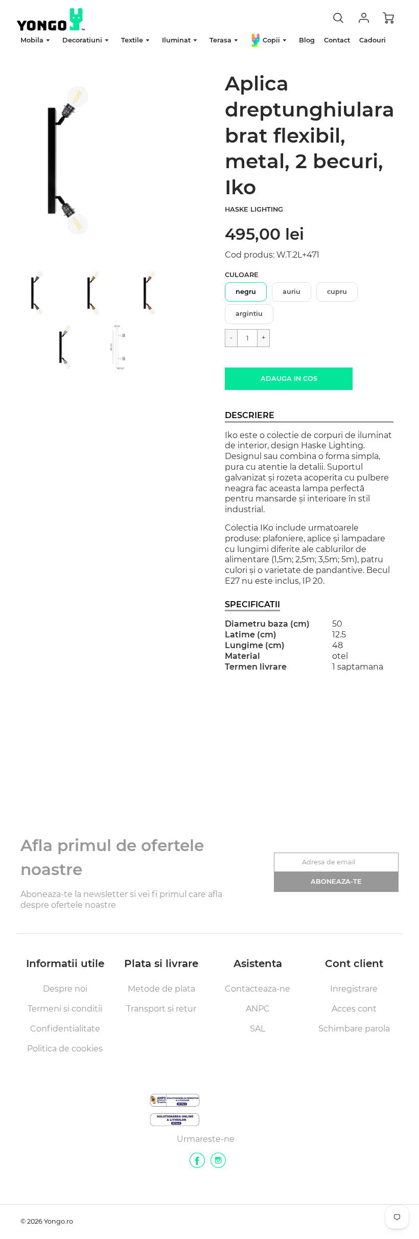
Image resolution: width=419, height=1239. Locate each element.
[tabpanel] (48, 292)
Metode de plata (161, 989)
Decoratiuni (83, 40)
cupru (337, 291)
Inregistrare (354, 989)
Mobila (32, 40)
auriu (291, 291)
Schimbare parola (354, 1029)
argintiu (249, 313)
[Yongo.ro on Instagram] (218, 1164)
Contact (337, 40)
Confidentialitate (65, 1029)
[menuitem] (37, 41)
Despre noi (65, 989)
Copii (271, 40)
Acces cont (354, 1009)
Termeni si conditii (65, 1009)
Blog (307, 40)
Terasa (222, 40)
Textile (133, 40)
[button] (289, 379)
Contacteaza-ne (257, 989)
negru (246, 291)
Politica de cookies (65, 1048)
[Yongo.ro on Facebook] (197, 1164)
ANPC (258, 1009)
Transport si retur (161, 1009)
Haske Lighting (254, 209)
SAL (257, 1029)
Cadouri (372, 40)
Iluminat (177, 40)
